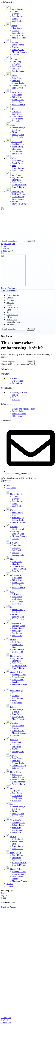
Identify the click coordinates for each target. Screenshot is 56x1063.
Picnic (14, 132)
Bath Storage (17, 16)
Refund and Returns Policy (23, 409)
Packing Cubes (18, 144)
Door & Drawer (19, 187)
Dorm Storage (18, 168)
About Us (16, 378)
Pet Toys (15, 69)
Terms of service (19, 413)
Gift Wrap (16, 111)
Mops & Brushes (19, 52)
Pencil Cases (17, 163)
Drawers (15, 14)
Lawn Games (18, 199)
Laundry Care (18, 49)
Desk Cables (17, 170)
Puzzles (15, 201)
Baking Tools (18, 35)
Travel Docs (17, 154)
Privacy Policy (18, 411)
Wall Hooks (17, 21)
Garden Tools (18, 83)
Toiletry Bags (18, 146)
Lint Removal (18, 45)
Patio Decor (17, 78)
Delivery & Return (20, 392)
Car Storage (17, 151)
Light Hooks (17, 177)
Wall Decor (17, 95)
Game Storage (18, 196)
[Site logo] (12, 238)
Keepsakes (16, 121)
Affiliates (16, 400)
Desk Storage (18, 161)
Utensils (15, 30)
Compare (10, 886)
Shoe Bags (16, 149)
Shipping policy (19, 416)
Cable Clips (17, 182)
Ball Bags (16, 130)
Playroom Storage (19, 204)
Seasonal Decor (18, 104)
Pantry (15, 18)
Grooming (16, 61)
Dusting (15, 47)
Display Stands (18, 102)
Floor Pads (16, 180)
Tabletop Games (19, 194)
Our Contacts (17, 381)
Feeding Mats (18, 71)
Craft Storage (17, 116)
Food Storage (18, 33)
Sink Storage (17, 28)
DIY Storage (17, 119)
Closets (15, 11)
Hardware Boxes (19, 185)
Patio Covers (17, 88)
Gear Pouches (18, 137)
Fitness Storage (18, 127)
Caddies (15, 54)
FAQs (14, 397)
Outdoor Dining (19, 85)
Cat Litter (16, 64)
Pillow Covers (18, 97)
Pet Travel (16, 66)
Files (14, 165)
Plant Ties (16, 80)
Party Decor (17, 114)
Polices (15, 395)
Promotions (17, 383)
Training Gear (18, 134)
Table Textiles (18, 99)
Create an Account (9, 907)
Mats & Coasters (19, 38)
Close (3, 893)
